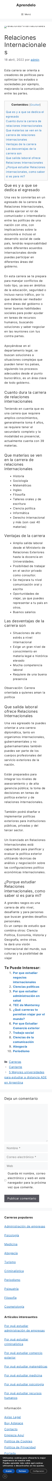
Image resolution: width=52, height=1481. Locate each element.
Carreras (15, 1062)
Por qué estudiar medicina (23, 1375)
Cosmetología (14, 1306)
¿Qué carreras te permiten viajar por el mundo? (29, 1014)
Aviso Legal (12, 1417)
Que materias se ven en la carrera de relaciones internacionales (24, 135)
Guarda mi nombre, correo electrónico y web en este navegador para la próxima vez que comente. (27, 1180)
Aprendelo (26, 5)
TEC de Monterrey (26, 1005)
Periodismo (21, 1051)
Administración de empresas (24, 1226)
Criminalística (14, 1271)
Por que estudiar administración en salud (26, 996)
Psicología (11, 1235)
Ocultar (35, 104)
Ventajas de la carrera (21, 144)
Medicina (10, 1244)
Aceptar (9, 1471)
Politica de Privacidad (20, 1447)
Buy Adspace (13, 1423)
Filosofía (10, 1297)
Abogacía (20, 1046)
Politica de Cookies (18, 1441)
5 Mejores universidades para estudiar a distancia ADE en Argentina (25, 1077)
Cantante (15, 1067)
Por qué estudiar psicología (24, 1384)
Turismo (10, 1262)
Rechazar (22, 1471)
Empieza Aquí (14, 1435)
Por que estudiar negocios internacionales (25, 977)
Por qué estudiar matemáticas (25, 1366)
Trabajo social (23, 1032)
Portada (10, 1453)
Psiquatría (11, 1289)
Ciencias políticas (26, 986)
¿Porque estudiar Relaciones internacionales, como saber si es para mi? (25, 172)
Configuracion (38, 1471)
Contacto (11, 1429)
